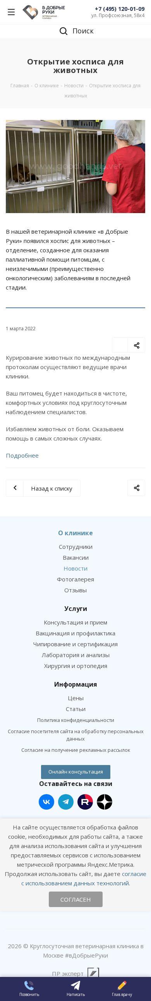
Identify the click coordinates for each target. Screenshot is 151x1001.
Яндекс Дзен (104, 802)
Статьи (76, 709)
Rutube (85, 802)
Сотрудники (76, 546)
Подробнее (22, 455)
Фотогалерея (75, 579)
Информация (75, 684)
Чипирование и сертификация (75, 644)
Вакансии (76, 557)
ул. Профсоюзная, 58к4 (117, 15)
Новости (75, 568)
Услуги (75, 608)
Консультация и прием (75, 622)
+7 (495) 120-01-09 (119, 8)
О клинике (75, 533)
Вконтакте (46, 802)
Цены (76, 698)
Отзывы (75, 590)
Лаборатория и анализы (76, 655)
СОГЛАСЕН (75, 899)
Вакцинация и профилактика (75, 633)
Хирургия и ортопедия (75, 666)
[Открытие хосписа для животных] (75, 166)
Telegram (66, 802)
